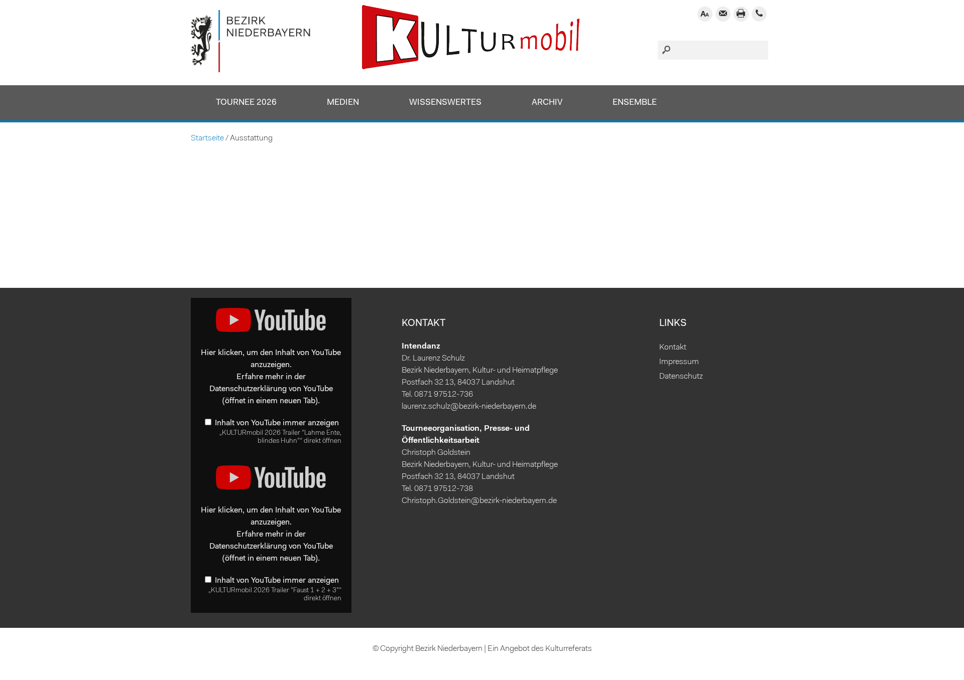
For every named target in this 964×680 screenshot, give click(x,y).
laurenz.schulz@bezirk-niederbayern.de (469, 407)
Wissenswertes (445, 102)
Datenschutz (681, 377)
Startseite (207, 138)
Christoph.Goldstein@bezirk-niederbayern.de (479, 501)
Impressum (679, 362)
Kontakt (672, 348)
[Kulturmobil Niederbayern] (251, 70)
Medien (343, 102)
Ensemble (635, 102)
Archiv (547, 102)
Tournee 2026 (246, 102)
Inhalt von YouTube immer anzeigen (277, 423)
